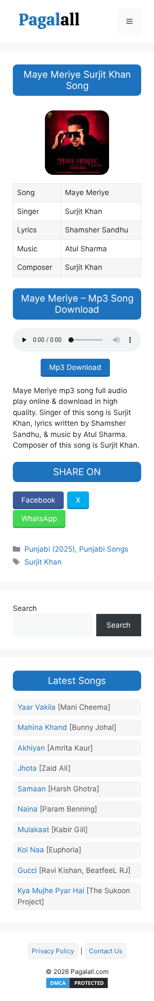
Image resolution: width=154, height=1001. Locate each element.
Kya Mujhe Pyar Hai (74, 896)
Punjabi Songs (103, 549)
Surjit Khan (43, 562)
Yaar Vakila (64, 707)
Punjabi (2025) (49, 549)
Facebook (38, 500)
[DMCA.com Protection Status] (77, 987)
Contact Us (105, 951)
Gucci (74, 870)
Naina (57, 809)
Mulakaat (53, 829)
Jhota (44, 768)
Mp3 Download (75, 367)
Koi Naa (49, 849)
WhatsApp (39, 518)
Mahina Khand (67, 727)
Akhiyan (55, 748)
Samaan (58, 788)
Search (25, 608)
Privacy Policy (53, 951)
